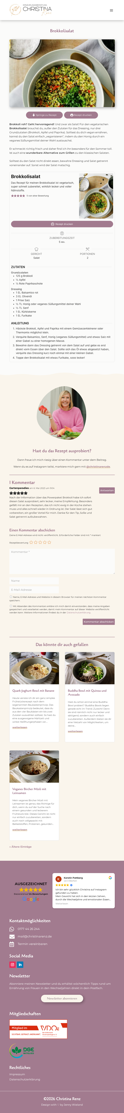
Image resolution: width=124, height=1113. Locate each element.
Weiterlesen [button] (61, 903)
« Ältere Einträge (20, 846)
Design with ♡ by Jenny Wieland (62, 1104)
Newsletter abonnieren (62, 998)
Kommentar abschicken (99, 621)
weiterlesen (19, 727)
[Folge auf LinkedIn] (20, 965)
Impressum (17, 1074)
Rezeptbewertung (18, 542)
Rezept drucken (82, 115)
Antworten (107, 490)
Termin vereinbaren (32, 944)
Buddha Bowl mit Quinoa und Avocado (87, 693)
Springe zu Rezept (46, 115)
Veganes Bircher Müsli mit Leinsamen (29, 791)
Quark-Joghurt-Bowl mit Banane (33, 691)
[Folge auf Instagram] (12, 965)
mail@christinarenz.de (35, 936)
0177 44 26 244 (29, 929)
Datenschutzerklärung (78, 612)
